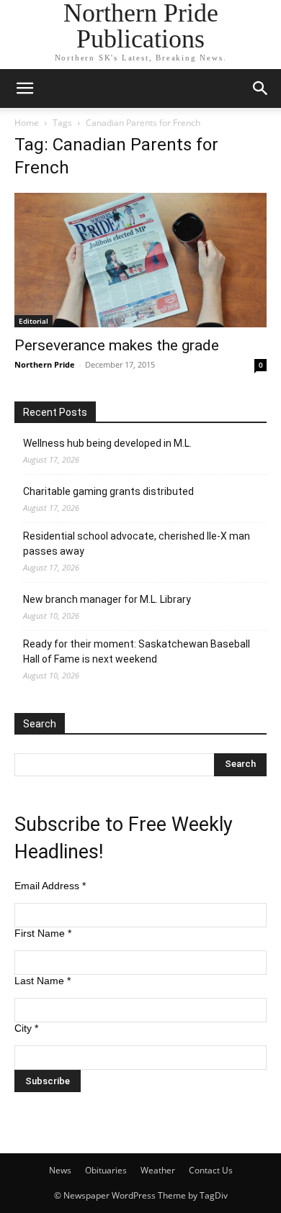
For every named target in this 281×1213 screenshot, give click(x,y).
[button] (24, 88)
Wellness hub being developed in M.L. (107, 443)
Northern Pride (44, 364)
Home (26, 123)
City (26, 1028)
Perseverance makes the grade (116, 345)
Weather (157, 1170)
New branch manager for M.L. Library (107, 599)
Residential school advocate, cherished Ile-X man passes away (136, 543)
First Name (42, 933)
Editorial (33, 321)
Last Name (42, 980)
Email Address (50, 885)
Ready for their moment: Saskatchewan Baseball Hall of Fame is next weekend (136, 651)
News (60, 1170)
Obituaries (106, 1170)
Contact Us (211, 1170)
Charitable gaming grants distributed (108, 491)
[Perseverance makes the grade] (140, 260)
